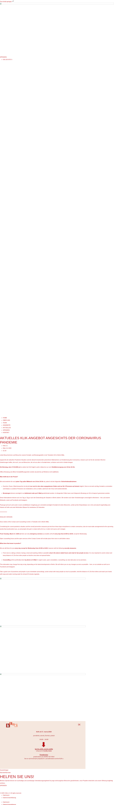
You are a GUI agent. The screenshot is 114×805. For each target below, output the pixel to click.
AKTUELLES (7, 427)
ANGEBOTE (6, 425)
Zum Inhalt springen (6, 1)
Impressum (6, 795)
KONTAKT (6, 432)
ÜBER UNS (6, 420)
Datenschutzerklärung (9, 797)
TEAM (5, 422)
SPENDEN (6, 430)
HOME (5, 417)
